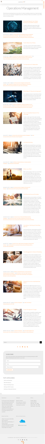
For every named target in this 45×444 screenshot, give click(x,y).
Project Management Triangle (11, 313)
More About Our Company (21, 402)
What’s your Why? (11, 172)
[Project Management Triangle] (12, 315)
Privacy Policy (29, 437)
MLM (7, 85)
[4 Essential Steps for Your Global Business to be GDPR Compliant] (12, 26)
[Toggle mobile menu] (1, 1)
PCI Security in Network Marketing (15, 107)
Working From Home (6, 275)
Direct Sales (24, 35)
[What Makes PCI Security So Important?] (12, 96)
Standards (30, 107)
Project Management (19, 136)
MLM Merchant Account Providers (11, 196)
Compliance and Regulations (10, 98)
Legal (9, 28)
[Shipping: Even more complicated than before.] (12, 287)
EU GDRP (4, 57)
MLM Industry (13, 136)
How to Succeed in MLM (7, 332)
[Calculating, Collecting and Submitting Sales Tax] (12, 230)
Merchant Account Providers (7, 219)
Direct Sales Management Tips (29, 330)
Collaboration (11, 84)
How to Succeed (19, 84)
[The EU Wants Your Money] (12, 48)
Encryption (21, 105)
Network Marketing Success (15, 332)
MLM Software (8, 58)
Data (21, 35)
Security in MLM (15, 58)
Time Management (29, 274)
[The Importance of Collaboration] (12, 70)
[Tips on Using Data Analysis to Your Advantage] (12, 118)
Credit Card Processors (13, 218)
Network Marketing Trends (9, 384)
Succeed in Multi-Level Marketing (24, 58)
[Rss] (27, 346)
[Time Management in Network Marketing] (12, 257)
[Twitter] (20, 346)
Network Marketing (6, 274)
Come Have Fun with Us (20, 404)
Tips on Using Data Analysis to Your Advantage (11, 115)
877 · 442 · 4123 (37, 406)
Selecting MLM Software (24, 37)
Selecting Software (31, 37)
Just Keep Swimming (11, 145)
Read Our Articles (19, 400)
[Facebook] (17, 346)
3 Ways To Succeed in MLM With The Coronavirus (8, 419)
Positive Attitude (16, 163)
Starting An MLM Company (10, 35)
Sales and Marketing (20, 219)
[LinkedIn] (25, 346)
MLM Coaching (10, 37)
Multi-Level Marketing (13, 28)
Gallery (14, 22)
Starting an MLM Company (9, 386)
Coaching (6, 28)
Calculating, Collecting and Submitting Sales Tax (11, 227)
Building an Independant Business (10, 389)
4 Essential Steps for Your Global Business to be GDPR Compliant (11, 22)
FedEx (25, 302)
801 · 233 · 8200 (36, 403)
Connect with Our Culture (21, 403)
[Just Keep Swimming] (12, 147)
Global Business (5, 37)
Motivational (15, 85)
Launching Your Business (21, 57)
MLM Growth (15, 37)
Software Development (29, 332)
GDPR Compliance (29, 35)
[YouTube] (22, 346)
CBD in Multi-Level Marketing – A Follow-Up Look (8, 422)
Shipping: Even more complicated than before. (11, 284)
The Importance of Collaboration (11, 66)
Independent (24, 84)
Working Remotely (13, 275)
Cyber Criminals (16, 105)
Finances (11, 49)
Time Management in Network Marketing (11, 254)
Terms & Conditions (34, 437)
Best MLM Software (7, 382)
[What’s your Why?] (12, 174)
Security (4, 35)
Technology (12, 31)
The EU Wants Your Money (11, 45)
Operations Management (29, 34)
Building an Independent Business (19, 162)
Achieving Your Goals (20, 273)
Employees (15, 84)
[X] (20, 439)
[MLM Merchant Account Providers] (12, 199)
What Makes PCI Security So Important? (11, 93)
